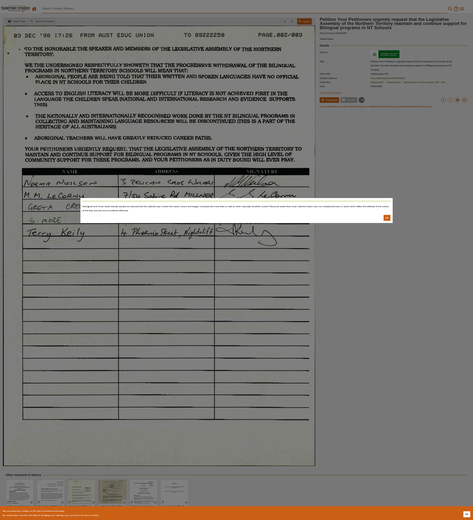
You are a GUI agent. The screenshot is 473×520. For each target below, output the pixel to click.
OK (387, 218)
